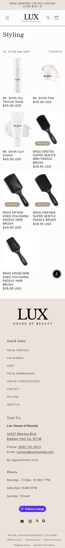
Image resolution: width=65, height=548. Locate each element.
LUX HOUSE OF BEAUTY (31, 535)
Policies (13, 396)
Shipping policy (22, 545)
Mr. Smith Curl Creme (13, 153)
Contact (13, 389)
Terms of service (52, 540)
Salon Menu (15, 358)
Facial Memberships (21, 373)
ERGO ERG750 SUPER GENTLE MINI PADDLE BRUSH (44, 157)
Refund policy (14, 540)
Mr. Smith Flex (43, 98)
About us (13, 404)
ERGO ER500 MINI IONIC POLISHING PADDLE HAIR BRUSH (16, 279)
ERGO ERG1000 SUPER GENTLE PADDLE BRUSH (44, 216)
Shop (10, 365)
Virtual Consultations (23, 381)
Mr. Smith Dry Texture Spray (13, 99)
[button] (7, 18)
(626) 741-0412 (29, 447)
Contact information (44, 545)
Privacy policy (32, 540)
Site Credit (51, 535)
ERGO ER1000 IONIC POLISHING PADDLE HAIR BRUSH (16, 218)
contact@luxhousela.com (35, 452)
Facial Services (18, 350)
